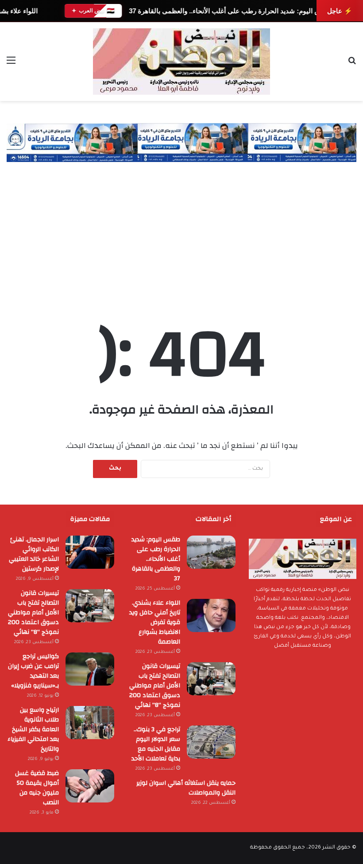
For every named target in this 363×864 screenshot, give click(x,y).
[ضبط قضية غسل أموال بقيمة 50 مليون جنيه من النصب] (90, 785)
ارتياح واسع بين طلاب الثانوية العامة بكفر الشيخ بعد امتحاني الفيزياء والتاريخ (33, 729)
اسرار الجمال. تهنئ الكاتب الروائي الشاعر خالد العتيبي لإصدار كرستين (34, 554)
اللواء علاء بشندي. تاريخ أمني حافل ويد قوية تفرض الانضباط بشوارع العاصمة (154, 622)
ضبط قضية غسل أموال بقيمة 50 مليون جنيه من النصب (37, 788)
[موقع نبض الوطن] (181, 61)
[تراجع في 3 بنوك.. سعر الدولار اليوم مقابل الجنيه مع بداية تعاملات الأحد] (211, 742)
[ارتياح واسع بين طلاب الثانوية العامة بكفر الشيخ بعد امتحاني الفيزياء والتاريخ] (90, 722)
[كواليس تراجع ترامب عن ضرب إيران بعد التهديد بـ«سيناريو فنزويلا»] (90, 669)
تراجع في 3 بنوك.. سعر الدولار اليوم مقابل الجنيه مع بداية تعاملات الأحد (155, 744)
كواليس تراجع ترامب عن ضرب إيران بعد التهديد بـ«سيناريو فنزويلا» (33, 671)
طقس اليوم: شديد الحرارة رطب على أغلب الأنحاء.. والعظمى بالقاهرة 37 (230, 11)
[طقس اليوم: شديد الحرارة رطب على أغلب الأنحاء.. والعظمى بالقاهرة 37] (211, 552)
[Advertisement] (181, 228)
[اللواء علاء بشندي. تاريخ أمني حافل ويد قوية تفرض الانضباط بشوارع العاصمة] (211, 615)
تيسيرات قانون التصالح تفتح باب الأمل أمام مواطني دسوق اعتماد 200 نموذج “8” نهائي (154, 685)
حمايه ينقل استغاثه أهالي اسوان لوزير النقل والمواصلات (186, 787)
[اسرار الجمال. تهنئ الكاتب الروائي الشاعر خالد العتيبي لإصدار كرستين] (90, 552)
